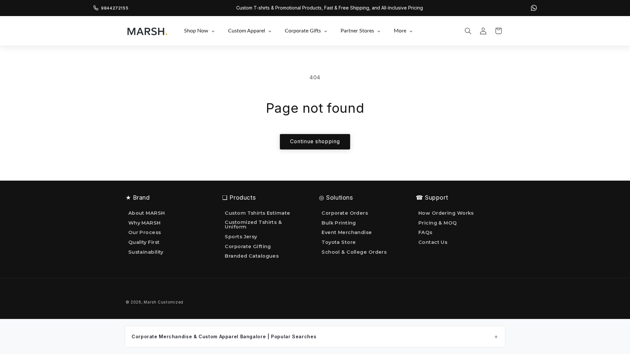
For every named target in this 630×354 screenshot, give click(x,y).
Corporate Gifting (248, 246)
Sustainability (145, 252)
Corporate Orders (345, 213)
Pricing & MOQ (437, 223)
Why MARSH (144, 223)
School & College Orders (354, 252)
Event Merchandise (347, 232)
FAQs (425, 232)
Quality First (144, 242)
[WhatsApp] (534, 8)
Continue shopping (315, 141)
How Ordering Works (446, 213)
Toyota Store (339, 242)
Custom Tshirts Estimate (257, 213)
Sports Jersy (241, 237)
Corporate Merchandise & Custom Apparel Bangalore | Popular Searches (224, 336)
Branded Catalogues (252, 256)
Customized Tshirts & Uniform (253, 224)
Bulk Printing (339, 223)
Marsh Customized (163, 302)
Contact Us (432, 242)
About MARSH (146, 213)
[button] (467, 30)
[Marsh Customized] (147, 31)
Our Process (144, 232)
